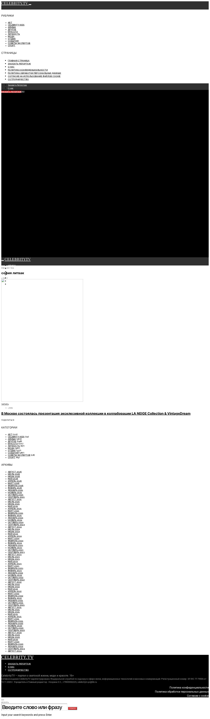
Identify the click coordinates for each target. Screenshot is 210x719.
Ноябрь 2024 (15, 520)
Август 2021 (14, 607)
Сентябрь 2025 (16, 497)
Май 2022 (13, 589)
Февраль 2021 (15, 621)
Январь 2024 (15, 543)
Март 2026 (14, 483)
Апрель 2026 (15, 481)
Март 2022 (13, 593)
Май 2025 (13, 506)
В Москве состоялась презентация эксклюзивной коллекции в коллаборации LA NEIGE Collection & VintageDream (95, 413)
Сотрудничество (18, 79)
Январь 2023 (15, 571)
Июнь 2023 (14, 559)
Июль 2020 (14, 635)
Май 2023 (13, 561)
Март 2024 (14, 538)
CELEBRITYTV (18, 259)
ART (10, 22)
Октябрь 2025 (15, 495)
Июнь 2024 (14, 531)
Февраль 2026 (15, 486)
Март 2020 (14, 642)
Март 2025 (13, 511)
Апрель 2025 (14, 509)
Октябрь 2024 (16, 522)
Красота (13, 32)
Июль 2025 (14, 502)
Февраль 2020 (15, 644)
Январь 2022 (15, 598)
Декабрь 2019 (15, 646)
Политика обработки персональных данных (34, 73)
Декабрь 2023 (15, 545)
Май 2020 (13, 639)
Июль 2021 (14, 610)
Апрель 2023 (14, 564)
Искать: (5, 702)
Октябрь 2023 (15, 550)
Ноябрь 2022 (15, 575)
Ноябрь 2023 (15, 548)
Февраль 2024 (15, 541)
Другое (12, 29)
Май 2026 (13, 479)
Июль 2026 (14, 474)
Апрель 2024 (15, 536)
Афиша (12, 27)
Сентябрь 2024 (16, 525)
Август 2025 (14, 499)
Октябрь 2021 (15, 603)
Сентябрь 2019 (16, 649)
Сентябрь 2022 (16, 580)
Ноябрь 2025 (15, 492)
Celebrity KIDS (16, 25)
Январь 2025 (15, 515)
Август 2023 (14, 554)
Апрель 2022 (14, 591)
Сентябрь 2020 (16, 630)
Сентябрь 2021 (16, 605)
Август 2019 (15, 651)
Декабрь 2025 (15, 490)
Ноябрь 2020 (15, 626)
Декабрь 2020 (15, 623)
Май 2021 (13, 614)
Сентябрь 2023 (16, 552)
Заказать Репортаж (19, 64)
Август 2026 (15, 472)
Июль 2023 (14, 557)
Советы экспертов (19, 43)
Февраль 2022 (15, 596)
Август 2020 (15, 633)
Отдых (12, 39)
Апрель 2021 (14, 616)
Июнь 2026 (14, 476)
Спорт (11, 45)
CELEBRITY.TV (15, 3)
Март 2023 (13, 566)
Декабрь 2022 (15, 573)
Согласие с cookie (198, 695)
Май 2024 (13, 534)
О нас (11, 67)
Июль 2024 (14, 529)
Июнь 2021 (14, 612)
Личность (14, 34)
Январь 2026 (15, 488)
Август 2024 (15, 527)
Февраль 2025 (15, 513)
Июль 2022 (14, 584)
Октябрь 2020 (16, 628)
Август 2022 (14, 582)
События (13, 41)
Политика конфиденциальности (28, 70)
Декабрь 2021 (15, 600)
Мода (11, 36)
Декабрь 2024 (15, 518)
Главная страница (19, 61)
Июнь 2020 (14, 637)
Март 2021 (13, 619)
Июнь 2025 (14, 504)
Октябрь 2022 (15, 577)
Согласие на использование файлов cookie (34, 76)
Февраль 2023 (15, 568)
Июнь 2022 (14, 587)
